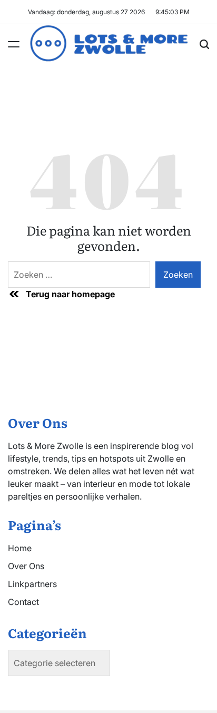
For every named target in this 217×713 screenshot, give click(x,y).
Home (20, 548)
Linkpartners (32, 584)
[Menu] (13, 44)
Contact (23, 602)
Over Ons (26, 566)
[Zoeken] (204, 44)
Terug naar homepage (70, 294)
